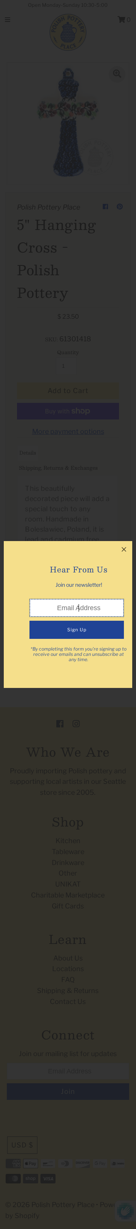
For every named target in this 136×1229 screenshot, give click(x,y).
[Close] (124, 549)
